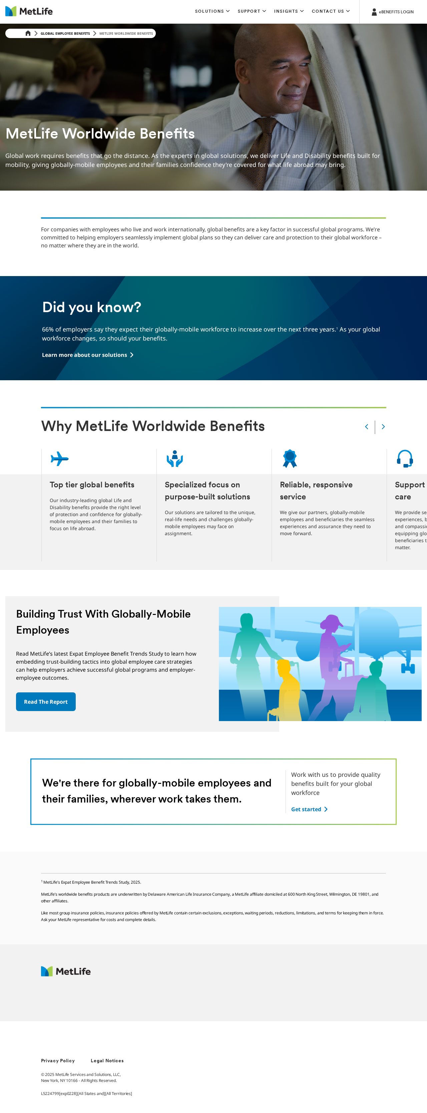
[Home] (28, 33)
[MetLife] (66, 974)
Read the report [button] (46, 701)
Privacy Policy (58, 1061)
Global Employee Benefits (65, 33)
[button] (212, 11)
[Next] (383, 427)
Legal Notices (107, 1061)
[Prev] (366, 427)
